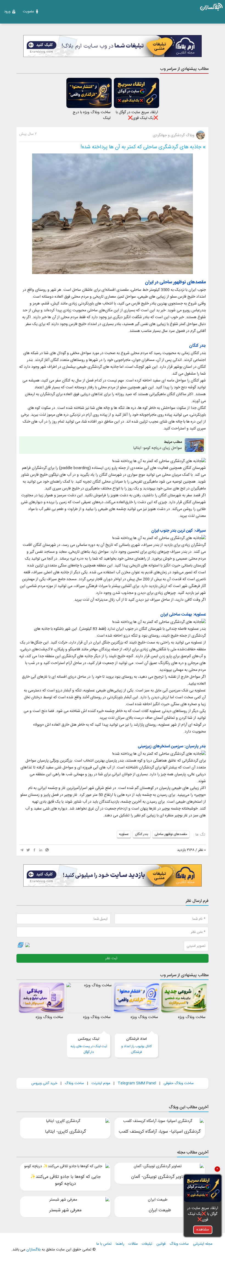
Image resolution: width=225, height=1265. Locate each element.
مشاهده (202, 1229)
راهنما (120, 1244)
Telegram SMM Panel (136, 1083)
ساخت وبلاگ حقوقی (179, 1083)
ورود (7, 11)
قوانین (160, 1244)
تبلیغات (147, 1244)
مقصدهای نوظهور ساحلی (170, 834)
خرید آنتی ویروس (44, 1083)
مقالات (133, 1244)
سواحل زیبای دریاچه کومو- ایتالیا (157, 445)
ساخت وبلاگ (74, 1083)
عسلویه (124, 834)
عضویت (28, 11)
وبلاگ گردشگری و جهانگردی (174, 135)
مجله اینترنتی (202, 1244)
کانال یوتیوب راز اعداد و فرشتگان (136, 1045)
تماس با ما (104, 1244)
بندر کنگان (141, 834)
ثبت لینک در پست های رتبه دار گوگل (89, 1045)
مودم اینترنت (100, 1083)
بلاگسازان (33, 1249)
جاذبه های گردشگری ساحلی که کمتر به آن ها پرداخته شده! (140, 147)
